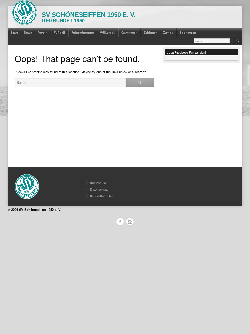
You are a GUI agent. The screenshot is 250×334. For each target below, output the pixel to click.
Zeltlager (150, 32)
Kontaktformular (101, 196)
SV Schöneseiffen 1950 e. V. (88, 14)
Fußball (59, 32)
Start (14, 32)
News (28, 32)
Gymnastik (129, 32)
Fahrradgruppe (82, 32)
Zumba (168, 32)
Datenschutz (99, 189)
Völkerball (107, 32)
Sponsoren (187, 32)
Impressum (98, 182)
